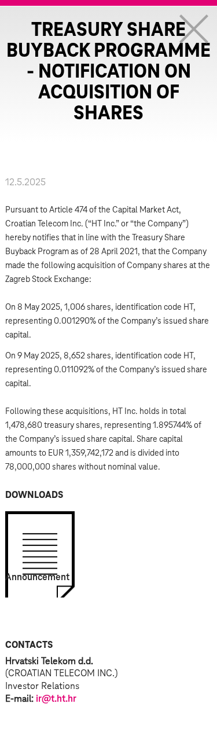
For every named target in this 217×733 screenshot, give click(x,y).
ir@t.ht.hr (56, 699)
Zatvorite (194, 29)
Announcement (37, 577)
